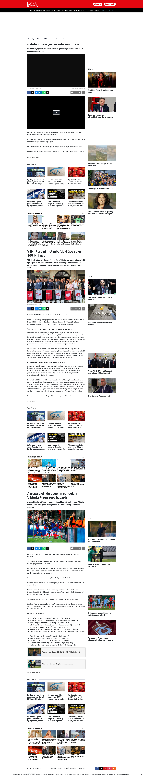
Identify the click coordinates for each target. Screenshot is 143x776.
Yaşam (96, 10)
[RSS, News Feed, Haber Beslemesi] (114, 768)
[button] (76, 92)
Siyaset (58, 10)
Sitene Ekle (82, 768)
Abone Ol (97, 4)
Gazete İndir (109, 4)
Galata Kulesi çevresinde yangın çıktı (54, 39)
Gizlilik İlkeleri (73, 768)
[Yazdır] (72, 92)
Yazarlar (77, 10)
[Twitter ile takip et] (109, 10)
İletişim (66, 768)
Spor (53, 10)
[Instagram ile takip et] (109, 768)
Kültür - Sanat (67, 10)
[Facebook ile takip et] (106, 10)
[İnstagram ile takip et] (103, 10)
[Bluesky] (36, 92)
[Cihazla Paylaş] (47, 92)
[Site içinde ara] (115, 10)
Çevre (83, 10)
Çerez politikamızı (86, 774)
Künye (60, 768)
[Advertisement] (101, 52)
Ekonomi (39, 10)
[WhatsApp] (44, 92)
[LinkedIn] (40, 92)
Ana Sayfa (32, 39)
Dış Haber (46, 10)
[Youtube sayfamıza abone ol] (112, 10)
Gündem (32, 10)
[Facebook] (29, 92)
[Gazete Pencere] (32, 4)
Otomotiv (90, 10)
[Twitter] (32, 92)
